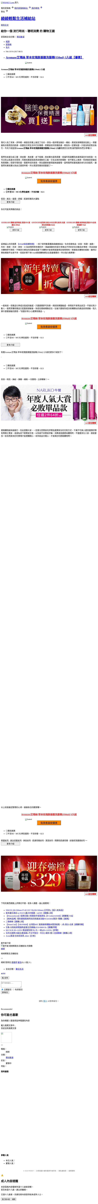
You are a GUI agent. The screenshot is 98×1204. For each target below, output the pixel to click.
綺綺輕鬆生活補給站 (18, 18)
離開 (13, 1199)
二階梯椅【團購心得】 (15, 922)
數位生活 (19, 969)
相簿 (8, 42)
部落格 (8, 44)
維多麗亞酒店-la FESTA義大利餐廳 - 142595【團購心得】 (30, 913)
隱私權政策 (62, 1171)
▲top (3, 973)
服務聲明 (72, 1171)
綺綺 (3, 949)
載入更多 (5, 978)
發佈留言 (5, 992)
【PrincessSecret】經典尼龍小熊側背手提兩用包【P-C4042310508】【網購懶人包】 (40, 916)
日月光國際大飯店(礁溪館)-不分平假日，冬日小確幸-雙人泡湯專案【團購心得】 (39, 933)
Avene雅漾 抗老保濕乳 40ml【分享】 (21, 936)
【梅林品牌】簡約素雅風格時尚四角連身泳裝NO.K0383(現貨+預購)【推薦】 (38, 919)
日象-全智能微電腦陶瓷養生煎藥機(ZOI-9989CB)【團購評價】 (32, 927)
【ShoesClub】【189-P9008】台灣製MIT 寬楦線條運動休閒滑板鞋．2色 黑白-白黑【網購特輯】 (45, 924)
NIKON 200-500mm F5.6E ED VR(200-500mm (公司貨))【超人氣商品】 (35, 910)
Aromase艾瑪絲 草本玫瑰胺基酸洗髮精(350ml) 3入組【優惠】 (45, 57)
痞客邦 (14, 962)
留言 (20, 962)
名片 (8, 47)
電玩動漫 (20, 37)
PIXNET (31, 1171)
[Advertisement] (49, 1111)
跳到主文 (5, 25)
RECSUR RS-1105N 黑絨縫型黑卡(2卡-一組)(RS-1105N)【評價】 (32, 930)
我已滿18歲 (6, 1199)
